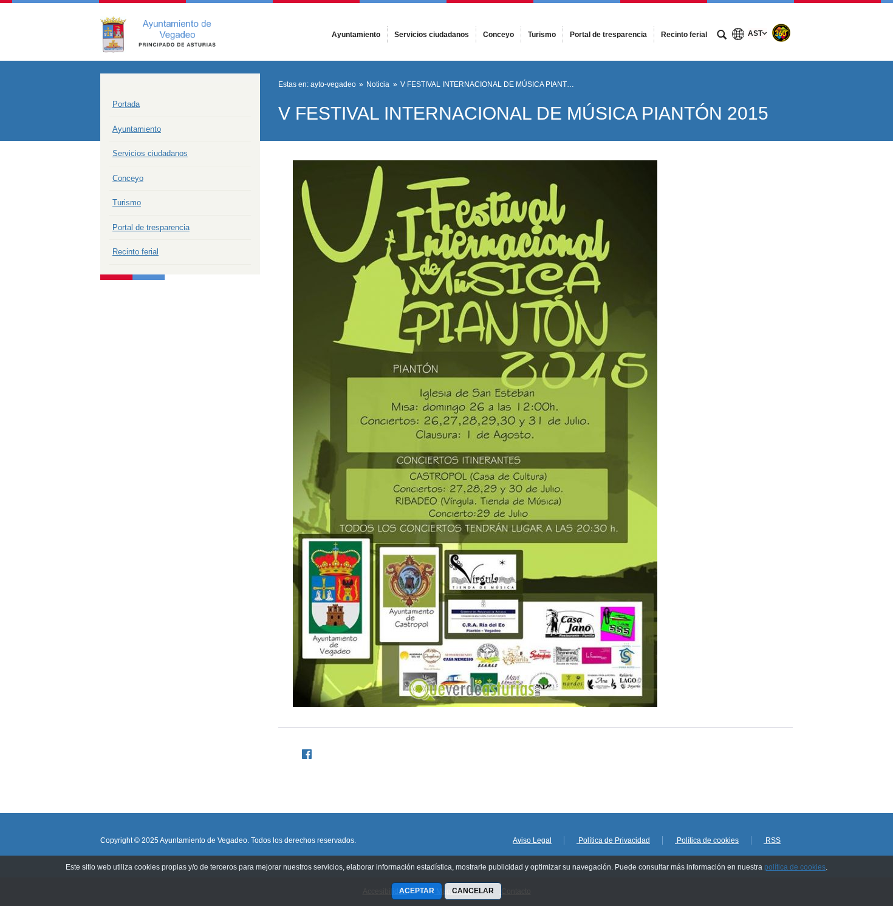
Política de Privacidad (613, 840)
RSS (772, 840)
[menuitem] (356, 34)
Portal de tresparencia (151, 227)
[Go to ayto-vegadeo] (167, 31)
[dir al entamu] (844, 833)
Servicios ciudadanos (150, 153)
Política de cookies (707, 840)
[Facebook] (302, 752)
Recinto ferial (135, 251)
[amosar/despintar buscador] (721, 36)
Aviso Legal (532, 840)
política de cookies (795, 867)
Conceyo (127, 178)
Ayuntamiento (136, 129)
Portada (126, 104)
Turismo (126, 202)
